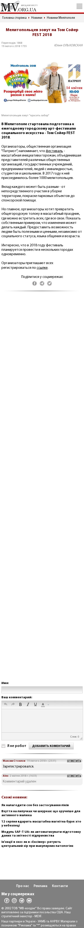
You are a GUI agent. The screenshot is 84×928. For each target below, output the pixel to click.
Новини (36, 18)
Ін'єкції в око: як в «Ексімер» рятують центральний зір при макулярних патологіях (37, 844)
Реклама (40, 886)
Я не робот (16, 746)
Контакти (60, 886)
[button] (5, 704)
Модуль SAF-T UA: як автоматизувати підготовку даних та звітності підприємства (41, 834)
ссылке (42, 268)
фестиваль (54, 151)
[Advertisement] (42, 490)
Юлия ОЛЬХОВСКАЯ (68, 45)
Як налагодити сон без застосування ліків (35, 805)
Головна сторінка (14, 18)
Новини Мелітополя (61, 18)
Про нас (22, 886)
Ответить (74, 761)
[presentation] (5, 705)
